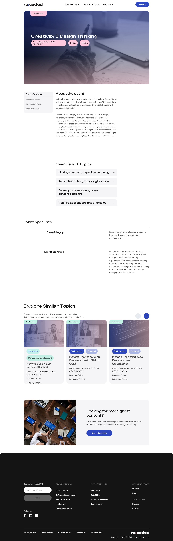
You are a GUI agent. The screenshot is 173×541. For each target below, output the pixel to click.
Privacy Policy (30, 532)
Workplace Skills (63, 499)
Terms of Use (47, 532)
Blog (134, 493)
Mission (135, 488)
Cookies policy (64, 532)
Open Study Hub (99, 433)
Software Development (66, 495)
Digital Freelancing (64, 508)
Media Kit (80, 532)
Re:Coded (130, 537)
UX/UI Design (62, 490)
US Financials (96, 532)
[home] (33, 4)
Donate (142, 4)
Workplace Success (99, 499)
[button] (72, 4)
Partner (135, 508)
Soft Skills (95, 495)
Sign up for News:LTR (33, 484)
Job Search (60, 504)
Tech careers (96, 504)
